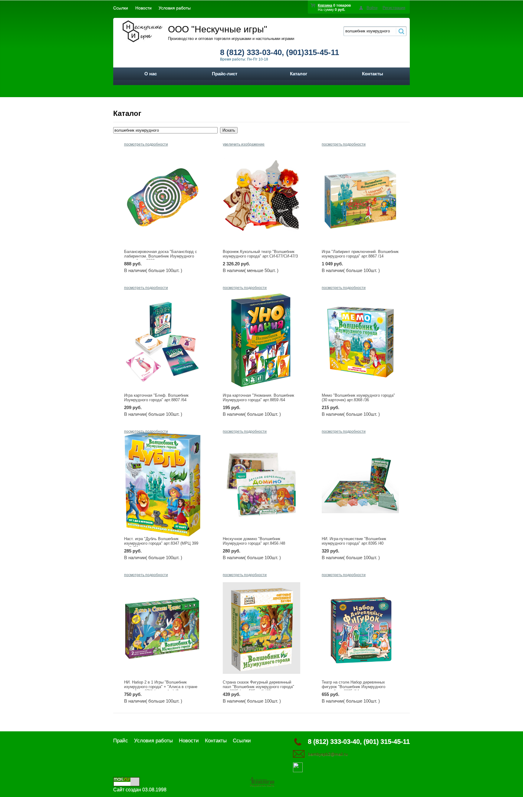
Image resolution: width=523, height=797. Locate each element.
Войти (372, 7)
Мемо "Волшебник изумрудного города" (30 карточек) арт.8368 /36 (358, 397)
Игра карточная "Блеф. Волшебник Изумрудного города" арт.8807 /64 (156, 397)
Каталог (298, 73)
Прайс (120, 740)
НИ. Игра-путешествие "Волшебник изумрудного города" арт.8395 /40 (354, 541)
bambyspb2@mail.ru (328, 754)
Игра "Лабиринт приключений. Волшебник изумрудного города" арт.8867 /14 (360, 253)
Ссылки (120, 7)
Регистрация (394, 7)
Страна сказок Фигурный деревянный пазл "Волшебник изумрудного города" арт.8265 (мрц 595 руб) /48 (258, 687)
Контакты (372, 73)
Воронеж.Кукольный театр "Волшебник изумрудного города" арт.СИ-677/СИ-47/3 (260, 253)
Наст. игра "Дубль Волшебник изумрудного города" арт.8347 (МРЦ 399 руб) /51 (161, 543)
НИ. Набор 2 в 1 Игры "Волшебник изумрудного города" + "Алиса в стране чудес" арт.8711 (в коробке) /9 (160, 687)
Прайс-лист (224, 73)
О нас (150, 73)
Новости (143, 7)
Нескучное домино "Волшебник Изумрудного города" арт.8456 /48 (254, 541)
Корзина (325, 5)
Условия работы (175, 7)
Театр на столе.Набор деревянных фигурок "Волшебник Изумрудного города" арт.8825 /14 (353, 687)
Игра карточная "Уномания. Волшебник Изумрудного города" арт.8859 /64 (258, 397)
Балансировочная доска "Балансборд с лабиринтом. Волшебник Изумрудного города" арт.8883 (160, 256)
